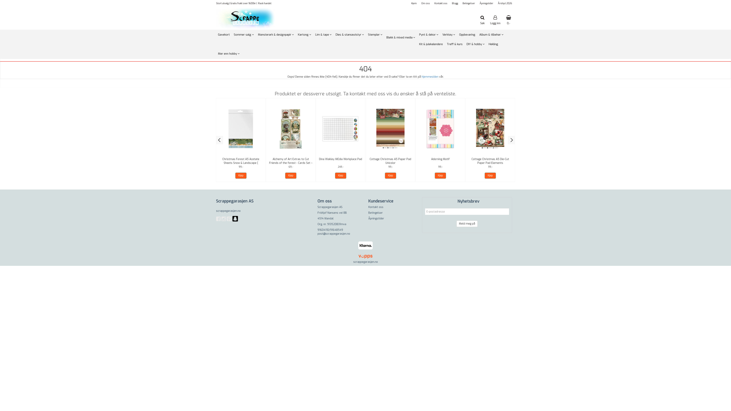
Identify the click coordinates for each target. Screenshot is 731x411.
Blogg (455, 3)
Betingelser (469, 3)
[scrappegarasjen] (235, 221)
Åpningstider (486, 3)
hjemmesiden (430, 77)
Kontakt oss (440, 3)
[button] (219, 140)
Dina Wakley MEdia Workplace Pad (340, 159)
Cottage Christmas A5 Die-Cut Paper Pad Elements (490, 161)
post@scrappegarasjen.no (334, 234)
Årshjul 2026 (505, 3)
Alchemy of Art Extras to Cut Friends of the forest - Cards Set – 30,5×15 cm (290, 163)
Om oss (425, 3)
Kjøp (240, 175)
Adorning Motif (440, 159)
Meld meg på (467, 223)
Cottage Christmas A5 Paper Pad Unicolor (390, 161)
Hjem (414, 3)
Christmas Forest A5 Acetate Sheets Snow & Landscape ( (240, 161)
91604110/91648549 (330, 230)
